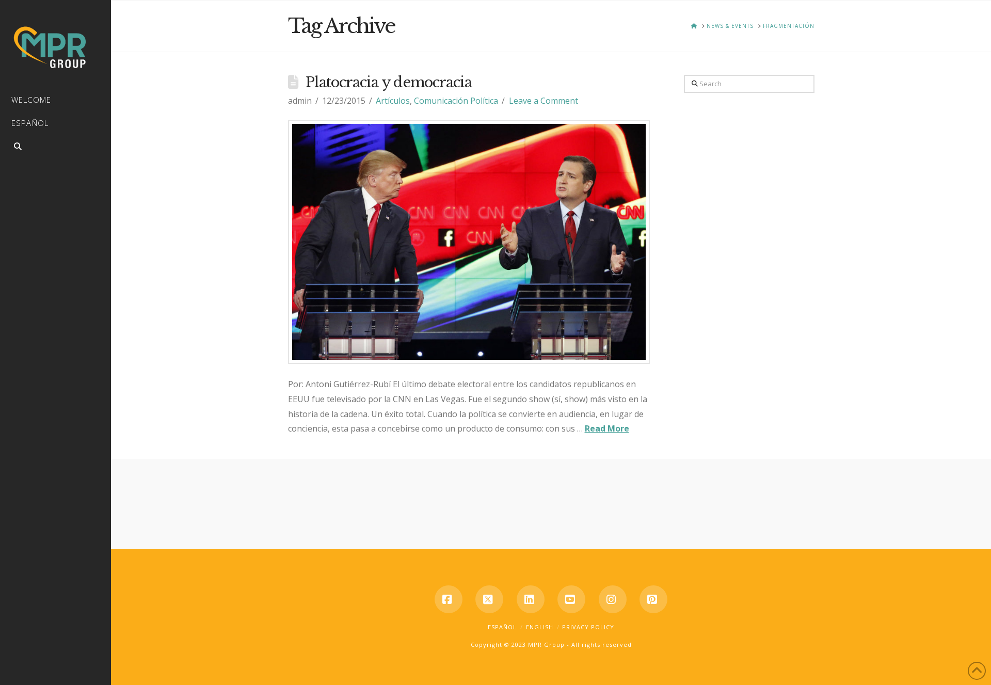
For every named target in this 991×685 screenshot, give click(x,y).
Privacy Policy (588, 627)
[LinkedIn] (531, 599)
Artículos (393, 100)
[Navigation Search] (55, 148)
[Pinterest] (653, 599)
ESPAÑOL (502, 627)
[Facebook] (448, 599)
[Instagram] (613, 599)
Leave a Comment (543, 100)
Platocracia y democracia (389, 82)
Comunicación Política (456, 100)
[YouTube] (571, 599)
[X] (489, 599)
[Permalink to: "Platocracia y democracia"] (469, 242)
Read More (607, 428)
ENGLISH (539, 627)
